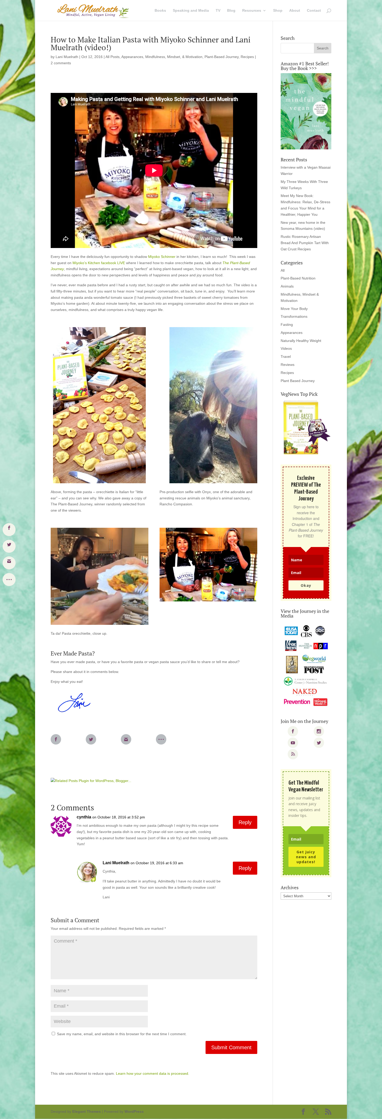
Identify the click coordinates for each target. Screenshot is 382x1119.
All (283, 270)
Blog (231, 10)
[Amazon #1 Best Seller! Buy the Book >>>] (306, 111)
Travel (286, 356)
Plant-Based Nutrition (298, 278)
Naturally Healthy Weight (301, 341)
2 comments (61, 63)
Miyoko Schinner (162, 257)
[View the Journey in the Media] (306, 666)
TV (218, 10)
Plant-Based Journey (222, 57)
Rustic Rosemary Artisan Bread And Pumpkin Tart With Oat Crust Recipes (305, 242)
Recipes (247, 57)
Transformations (294, 316)
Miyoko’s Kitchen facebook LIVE (99, 263)
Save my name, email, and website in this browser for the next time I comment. (122, 1034)
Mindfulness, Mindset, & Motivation (173, 57)
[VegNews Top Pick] (306, 427)
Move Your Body (294, 309)
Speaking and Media (191, 10)
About (294, 10)
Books (160, 10)
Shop (277, 10)
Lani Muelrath (67, 57)
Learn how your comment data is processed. (152, 1073)
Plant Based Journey (298, 381)
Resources (251, 10)
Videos (286, 348)
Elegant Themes (86, 1111)
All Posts (113, 57)
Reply (245, 822)
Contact (314, 10)
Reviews (287, 365)
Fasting (287, 324)
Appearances (132, 57)
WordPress (134, 1111)
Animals (287, 286)
